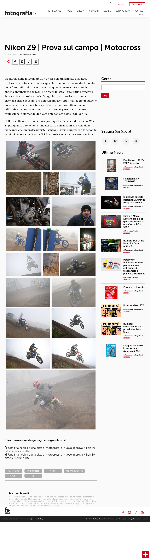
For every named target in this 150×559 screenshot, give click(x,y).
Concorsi (94, 11)
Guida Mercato (123, 11)
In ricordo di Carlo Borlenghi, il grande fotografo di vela (134, 200)
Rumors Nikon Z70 (133, 305)
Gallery (80, 11)
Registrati (137, 4)
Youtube (139, 11)
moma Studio (142, 519)
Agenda (107, 11)
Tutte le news (54, 11)
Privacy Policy (25, 519)
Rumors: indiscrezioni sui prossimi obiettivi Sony (132, 327)
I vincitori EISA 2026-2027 (131, 180)
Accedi (120, 4)
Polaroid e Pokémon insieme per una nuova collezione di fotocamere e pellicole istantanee (134, 266)
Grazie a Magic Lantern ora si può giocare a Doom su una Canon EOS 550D (133, 222)
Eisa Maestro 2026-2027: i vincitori (133, 162)
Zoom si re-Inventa (133, 287)
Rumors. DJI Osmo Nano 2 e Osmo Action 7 (133, 243)
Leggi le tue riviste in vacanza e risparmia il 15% (133, 348)
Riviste (69, 11)
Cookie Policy (37, 519)
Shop (140, 14)
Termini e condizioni (10, 519)
